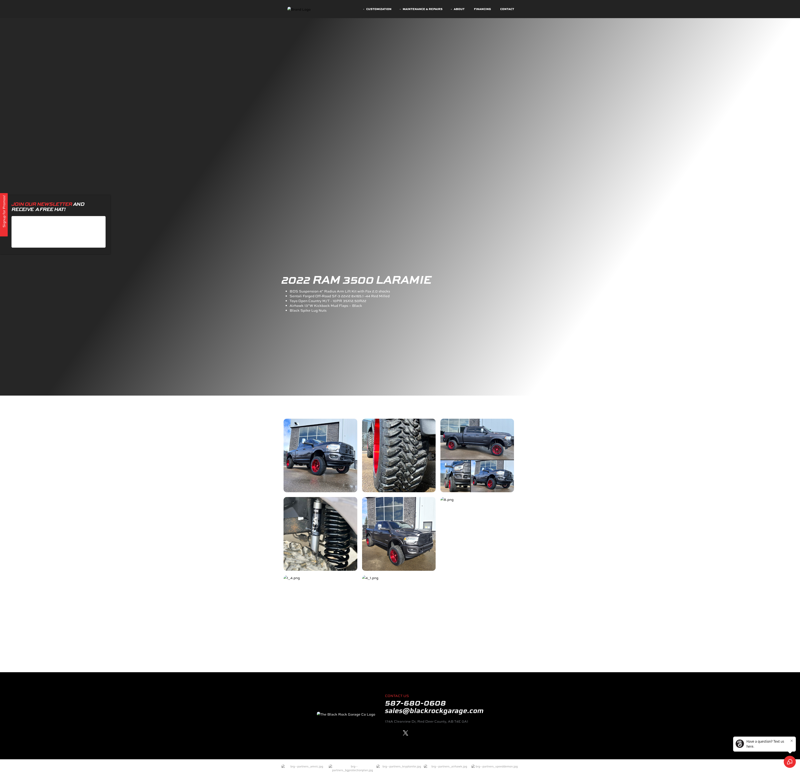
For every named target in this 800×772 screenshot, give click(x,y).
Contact (507, 9)
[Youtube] (423, 733)
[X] (405, 733)
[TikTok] (414, 733)
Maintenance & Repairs (422, 9)
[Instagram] (396, 733)
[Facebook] (387, 733)
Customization (378, 9)
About (459, 9)
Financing (482, 9)
